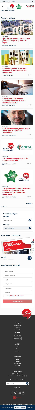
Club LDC (17, 351)
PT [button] (32, 1)
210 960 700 (30, 6)
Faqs (17, 348)
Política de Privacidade (17, 373)
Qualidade (17, 365)
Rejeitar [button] (23, 407)
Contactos (17, 361)
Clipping (6, 75)
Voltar (5, 207)
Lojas (17, 359)
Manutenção (17, 329)
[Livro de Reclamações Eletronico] (17, 397)
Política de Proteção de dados (17, 295)
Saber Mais (30, 407)
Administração (17, 325)
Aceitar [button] (17, 407)
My (13, 1)
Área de (5, 1)
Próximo (28, 203)
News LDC (11, 75)
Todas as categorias (9, 228)
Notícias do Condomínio (10, 45)
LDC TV (17, 346)
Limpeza (18, 327)
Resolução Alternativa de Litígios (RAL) (17, 375)
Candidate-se (17, 363)
